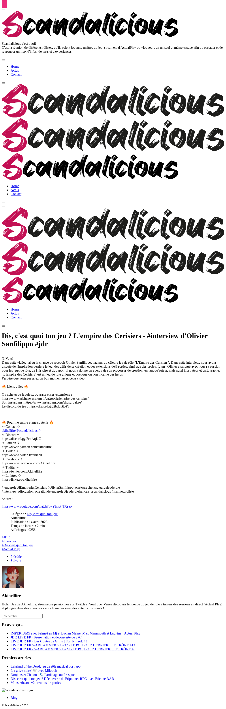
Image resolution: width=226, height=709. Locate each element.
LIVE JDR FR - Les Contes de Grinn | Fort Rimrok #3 (49, 641)
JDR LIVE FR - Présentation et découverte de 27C (46, 637)
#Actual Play (11, 549)
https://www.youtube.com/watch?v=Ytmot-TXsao (37, 506)
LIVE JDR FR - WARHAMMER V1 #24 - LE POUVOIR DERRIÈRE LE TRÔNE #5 (73, 649)
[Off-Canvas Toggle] (3, 9)
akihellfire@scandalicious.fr (21, 430)
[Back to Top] (4, 4)
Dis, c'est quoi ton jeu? (42, 514)
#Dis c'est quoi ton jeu (17, 545)
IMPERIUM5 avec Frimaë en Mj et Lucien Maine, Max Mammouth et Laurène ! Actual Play (75, 633)
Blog (14, 698)
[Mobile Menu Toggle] (3, 60)
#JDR (6, 537)
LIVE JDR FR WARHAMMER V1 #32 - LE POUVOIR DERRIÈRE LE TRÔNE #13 (73, 645)
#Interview (9, 541)
